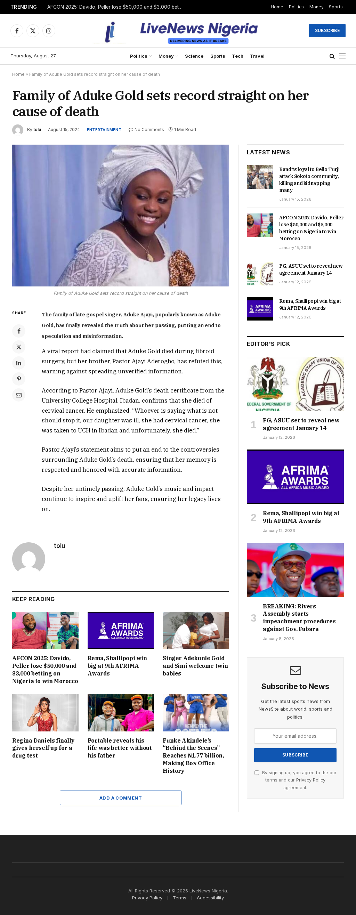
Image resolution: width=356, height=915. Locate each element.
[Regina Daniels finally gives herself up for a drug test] (45, 712)
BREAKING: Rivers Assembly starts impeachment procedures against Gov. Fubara (299, 617)
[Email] (18, 395)
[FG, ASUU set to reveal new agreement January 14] (260, 273)
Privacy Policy (310, 780)
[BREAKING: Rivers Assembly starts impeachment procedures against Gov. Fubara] (295, 570)
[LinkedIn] (18, 363)
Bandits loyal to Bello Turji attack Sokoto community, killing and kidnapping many (309, 179)
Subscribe (327, 30)
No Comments (149, 129)
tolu (37, 129)
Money (316, 6)
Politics (296, 6)
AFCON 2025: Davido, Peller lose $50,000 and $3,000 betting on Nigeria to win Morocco (116, 7)
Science (194, 56)
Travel (257, 56)
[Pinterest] (18, 379)
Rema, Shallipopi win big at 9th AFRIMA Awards (117, 666)
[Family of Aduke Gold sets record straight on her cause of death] (120, 215)
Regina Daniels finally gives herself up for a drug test (43, 748)
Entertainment (104, 129)
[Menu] (342, 56)
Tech (237, 56)
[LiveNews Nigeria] (178, 30)
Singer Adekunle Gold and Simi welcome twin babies (195, 666)
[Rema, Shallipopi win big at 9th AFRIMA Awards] (121, 630)
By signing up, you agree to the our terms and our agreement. (299, 780)
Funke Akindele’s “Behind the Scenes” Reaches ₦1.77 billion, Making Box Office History (193, 755)
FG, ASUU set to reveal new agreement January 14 (311, 269)
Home (277, 6)
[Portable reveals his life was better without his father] (121, 712)
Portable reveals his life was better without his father (120, 748)
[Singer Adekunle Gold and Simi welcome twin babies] (196, 630)
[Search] (332, 56)
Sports (336, 6)
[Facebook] (18, 331)
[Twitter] (18, 347)
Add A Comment (120, 798)
